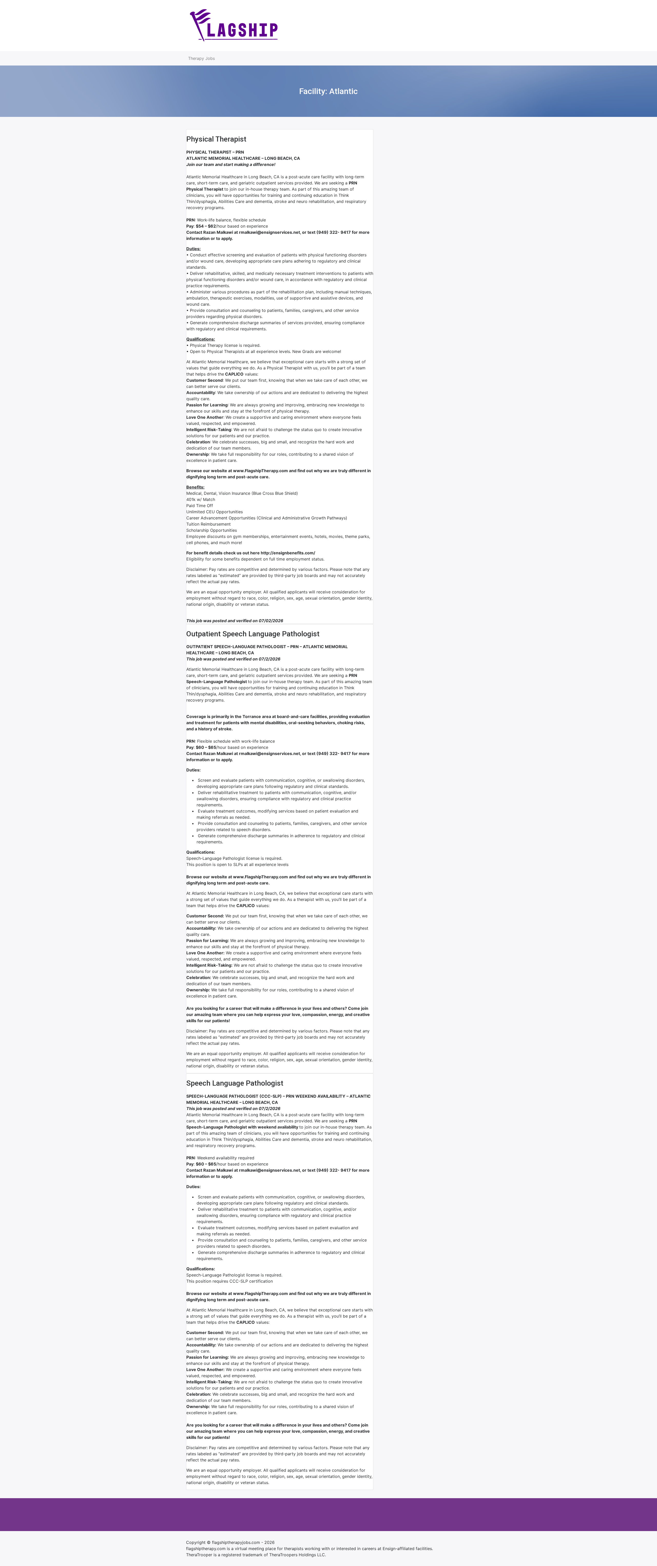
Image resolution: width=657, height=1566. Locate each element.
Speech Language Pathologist (234, 1083)
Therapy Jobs (201, 58)
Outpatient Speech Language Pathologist (253, 634)
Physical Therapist (216, 139)
